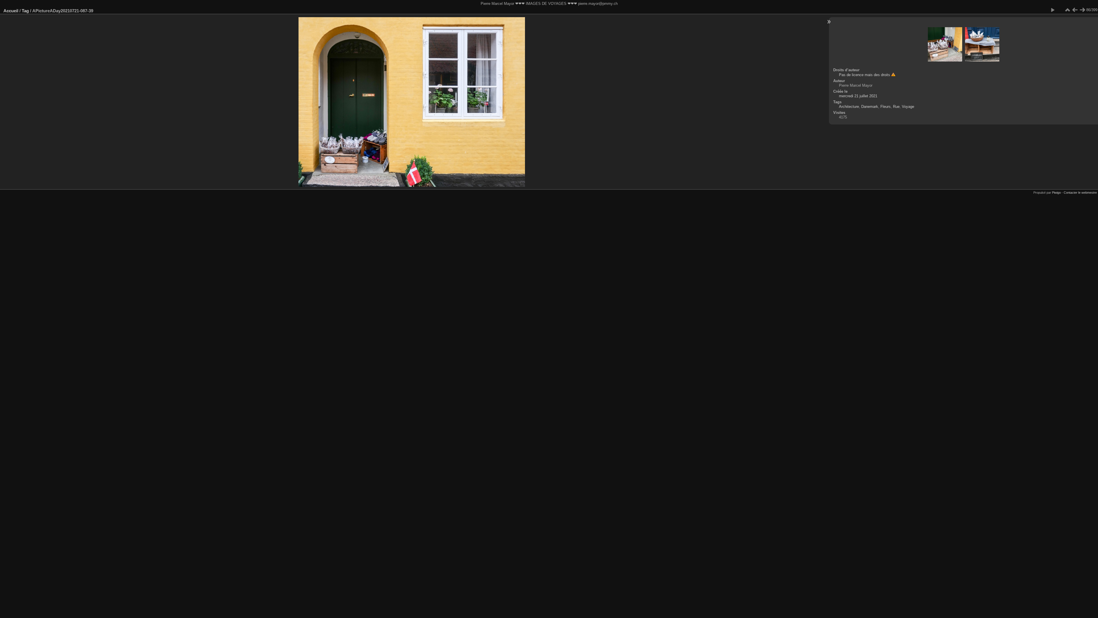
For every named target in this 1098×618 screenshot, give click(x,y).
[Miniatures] (1067, 10)
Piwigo (1056, 192)
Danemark (869, 106)
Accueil (10, 10)
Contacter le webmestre (1080, 192)
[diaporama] (1052, 10)
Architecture (849, 106)
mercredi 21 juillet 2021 (858, 96)
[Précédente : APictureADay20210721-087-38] (1075, 10)
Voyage (908, 106)
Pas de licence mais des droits (864, 75)
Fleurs (885, 106)
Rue (896, 106)
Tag (25, 10)
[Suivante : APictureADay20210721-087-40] (1082, 10)
